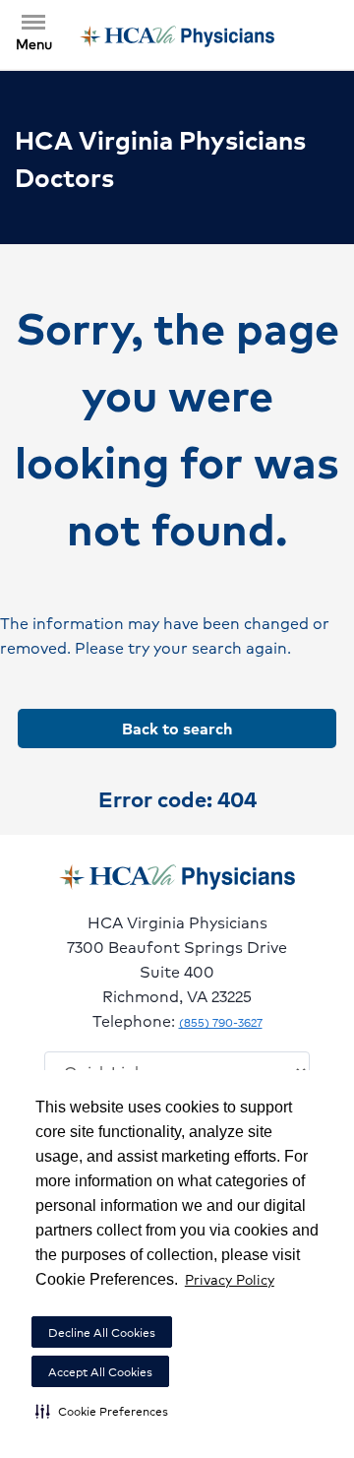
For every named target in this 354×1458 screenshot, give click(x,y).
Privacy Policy (229, 1279)
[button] (101, 1410)
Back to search (177, 728)
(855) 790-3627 (221, 1022)
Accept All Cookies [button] (100, 1372)
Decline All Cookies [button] (101, 1332)
